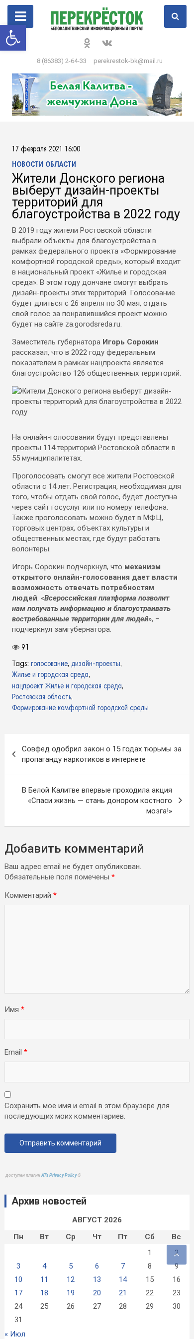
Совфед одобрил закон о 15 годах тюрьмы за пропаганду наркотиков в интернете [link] (102, 766)
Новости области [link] (44, 165)
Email (15, 1064)
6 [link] (97, 1277)
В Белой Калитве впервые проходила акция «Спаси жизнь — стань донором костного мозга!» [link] (97, 812)
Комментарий (30, 907)
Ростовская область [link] (41, 697)
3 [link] (18, 1277)
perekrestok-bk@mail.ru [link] (128, 61)
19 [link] (71, 1304)
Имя (14, 1021)
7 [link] (123, 1277)
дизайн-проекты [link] (95, 664)
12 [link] (71, 1291)
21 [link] (123, 1304)
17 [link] (18, 1304)
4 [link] (44, 1277)
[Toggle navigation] (20, 16)
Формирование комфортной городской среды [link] (80, 708)
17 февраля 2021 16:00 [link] (46, 149)
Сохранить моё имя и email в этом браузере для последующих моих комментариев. (87, 1123)
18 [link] (44, 1304)
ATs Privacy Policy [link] (59, 1187)
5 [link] (71, 1277)
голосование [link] (49, 664)
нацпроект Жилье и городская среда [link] (67, 686)
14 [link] (123, 1291)
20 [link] (97, 1304)
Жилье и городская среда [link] (50, 675)
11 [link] (44, 1291)
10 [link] (18, 1291)
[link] (13, 38)
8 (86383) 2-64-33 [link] (62, 61)
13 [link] (97, 1291)
